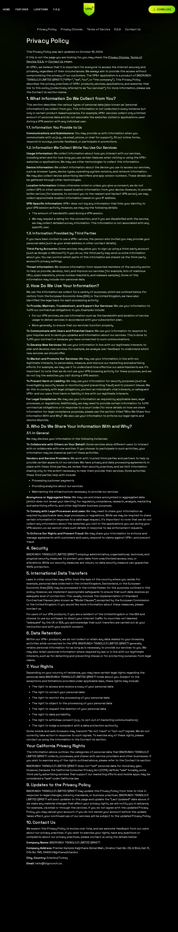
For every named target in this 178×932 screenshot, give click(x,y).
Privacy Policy (47, 29)
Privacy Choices (72, 29)
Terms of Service (98, 29)
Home (6, 9)
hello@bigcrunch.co (48, 863)
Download (164, 9)
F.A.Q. (56, 9)
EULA (117, 29)
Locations (41, 9)
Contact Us (133, 29)
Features (21, 9)
